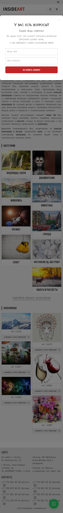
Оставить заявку (31, 70)
